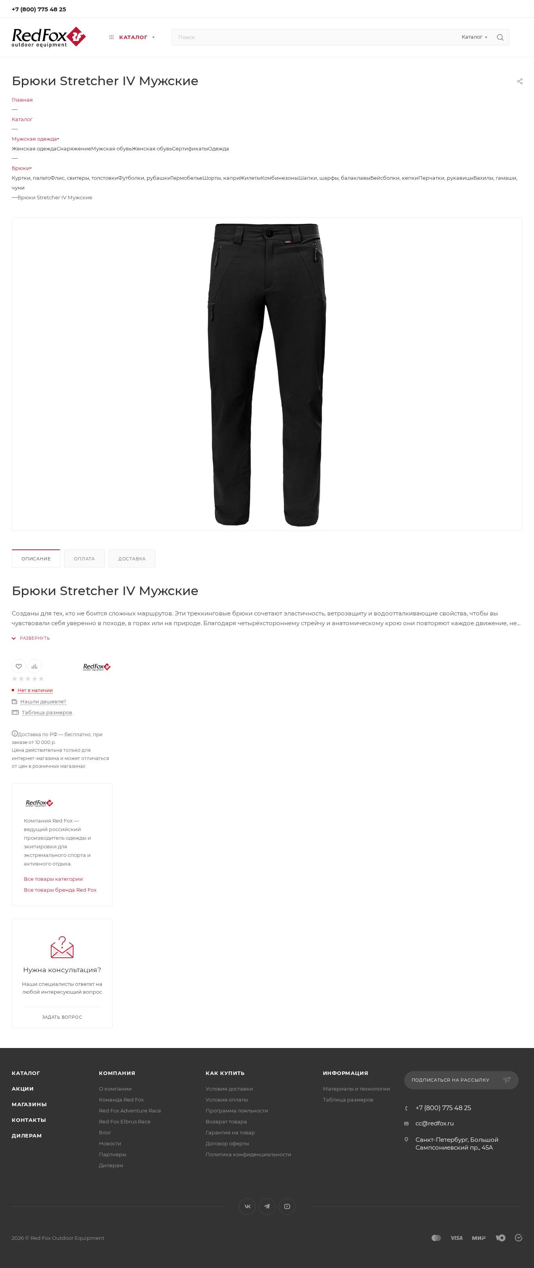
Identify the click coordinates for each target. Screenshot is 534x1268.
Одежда (218, 148)
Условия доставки (229, 1089)
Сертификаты (190, 148)
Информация (346, 1073)
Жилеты (250, 178)
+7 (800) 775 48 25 (39, 9)
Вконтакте (247, 1206)
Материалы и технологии (356, 1089)
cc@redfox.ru (435, 1123)
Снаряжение (74, 148)
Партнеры (112, 1154)
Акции (23, 1089)
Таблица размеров (348, 1099)
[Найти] (500, 37)
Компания (117, 1073)
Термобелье (186, 178)
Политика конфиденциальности (248, 1154)
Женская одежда (34, 148)
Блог (105, 1132)
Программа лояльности (237, 1110)
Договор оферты (227, 1143)
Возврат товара (226, 1121)
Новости (110, 1143)
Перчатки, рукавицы (445, 178)
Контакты (29, 1120)
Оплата (84, 559)
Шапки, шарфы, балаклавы (334, 178)
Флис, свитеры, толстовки (84, 178)
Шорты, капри (221, 178)
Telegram (267, 1206)
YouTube (287, 1206)
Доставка (132, 559)
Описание (36, 559)
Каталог (26, 1073)
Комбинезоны (279, 178)
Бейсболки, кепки (394, 178)
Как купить (225, 1073)
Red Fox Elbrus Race (125, 1121)
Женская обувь (152, 148)
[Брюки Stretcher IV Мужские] (267, 374)
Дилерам (27, 1135)
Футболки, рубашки (144, 178)
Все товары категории (53, 879)
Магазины (29, 1104)
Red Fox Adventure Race (130, 1110)
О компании (115, 1089)
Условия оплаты (227, 1099)
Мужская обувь (111, 148)
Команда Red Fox (121, 1099)
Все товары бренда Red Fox (60, 890)
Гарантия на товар (230, 1132)
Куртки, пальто (31, 178)
